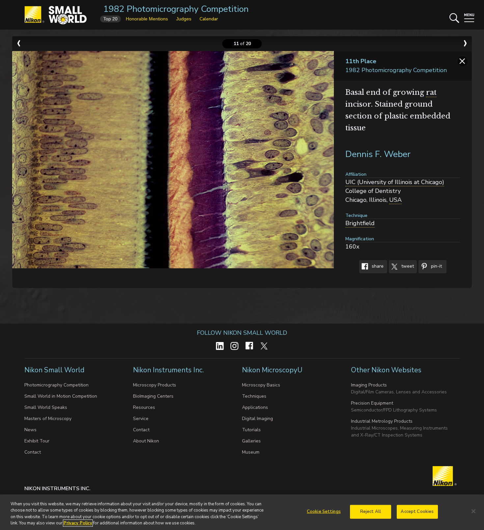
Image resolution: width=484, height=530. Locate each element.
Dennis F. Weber (378, 154)
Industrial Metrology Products (382, 421)
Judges (183, 18)
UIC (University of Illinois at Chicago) (394, 182)
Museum (250, 452)
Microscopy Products (154, 385)
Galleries (251, 441)
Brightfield (360, 223)
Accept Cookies (417, 512)
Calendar (209, 19)
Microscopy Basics (261, 385)
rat (431, 92)
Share (377, 266)
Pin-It (436, 266)
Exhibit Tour (36, 441)
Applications (255, 407)
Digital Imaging (257, 418)
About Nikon (146, 441)
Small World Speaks (45, 407)
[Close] (473, 511)
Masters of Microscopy (47, 418)
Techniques (254, 396)
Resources (144, 407)
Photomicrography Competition (56, 385)
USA (395, 200)
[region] (242, 512)
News (30, 430)
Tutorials (251, 430)
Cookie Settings (324, 512)
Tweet (407, 266)
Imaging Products (369, 385)
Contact (32, 452)
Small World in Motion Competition (60, 396)
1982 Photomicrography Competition (176, 9)
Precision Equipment (372, 403)
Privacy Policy (78, 523)
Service (140, 418)
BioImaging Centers (153, 396)
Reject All (370, 512)
